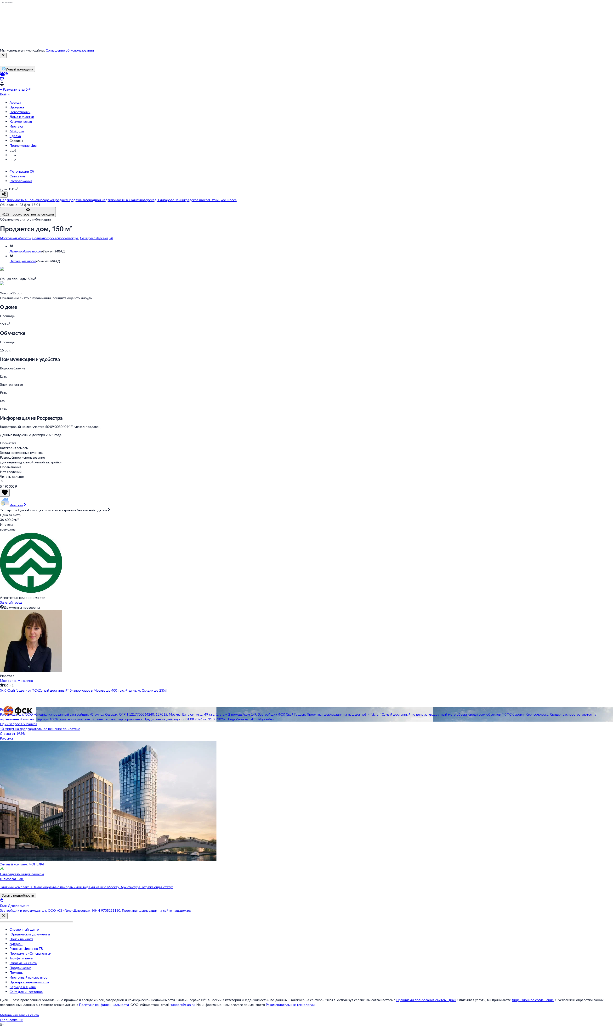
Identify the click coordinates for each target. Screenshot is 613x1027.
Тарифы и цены (21, 958)
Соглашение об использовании (70, 50)
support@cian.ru (182, 1004)
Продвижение (20, 967)
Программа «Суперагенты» (30, 953)
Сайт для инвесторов (26, 991)
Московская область (15, 238)
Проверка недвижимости (29, 982)
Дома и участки (22, 116)
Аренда (15, 102)
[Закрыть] (3, 55)
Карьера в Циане (23, 987)
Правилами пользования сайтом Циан (426, 1000)
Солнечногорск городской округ (55, 238)
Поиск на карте (21, 939)
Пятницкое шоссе (23, 261)
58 (111, 238)
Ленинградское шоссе (25, 251)
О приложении (11, 1019)
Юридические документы (30, 934)
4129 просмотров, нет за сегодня (28, 214)
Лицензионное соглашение (533, 1000)
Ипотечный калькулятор (28, 977)
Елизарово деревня (94, 238)
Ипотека (16, 126)
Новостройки (20, 112)
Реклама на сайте (23, 963)
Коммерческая (21, 121)
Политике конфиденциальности (104, 1004)
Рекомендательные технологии (290, 1004)
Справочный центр (24, 929)
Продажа (17, 107)
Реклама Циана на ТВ (26, 948)
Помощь (16, 972)
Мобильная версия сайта (19, 1015)
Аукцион (16, 943)
